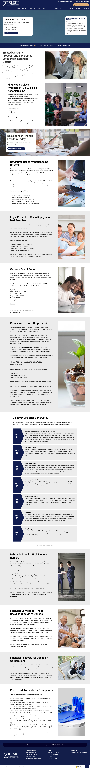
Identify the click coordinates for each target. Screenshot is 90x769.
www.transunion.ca (15, 312)
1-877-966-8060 (84, 1)
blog (22, 646)
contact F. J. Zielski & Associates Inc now (39, 351)
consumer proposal (27, 347)
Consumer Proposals (13, 108)
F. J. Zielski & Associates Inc (16, 68)
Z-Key (24, 733)
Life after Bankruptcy (13, 117)
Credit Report (11, 113)
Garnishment (11, 115)
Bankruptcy (11, 111)
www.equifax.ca (14, 300)
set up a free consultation (23, 677)
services (14, 98)
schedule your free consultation (40, 283)
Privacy (24, 766)
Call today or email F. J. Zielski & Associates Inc (22, 628)
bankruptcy (24, 424)
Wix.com (72, 766)
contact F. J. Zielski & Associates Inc (46, 545)
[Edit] (87, 766)
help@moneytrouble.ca (66, 1)
